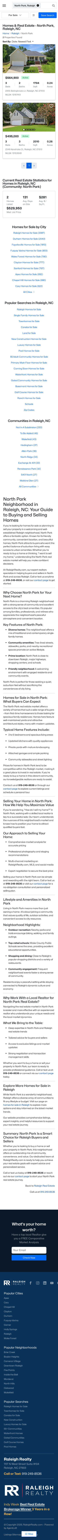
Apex (6, 1298)
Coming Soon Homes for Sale (29, 368)
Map (30, 1533)
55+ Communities (13, 1428)
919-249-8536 (47, 1191)
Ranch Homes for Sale (29, 398)
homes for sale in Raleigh (16, 1104)
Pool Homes (10, 1446)
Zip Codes (29, 410)
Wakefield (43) (29, 439)
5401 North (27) (29, 474)
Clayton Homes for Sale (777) (29, 262)
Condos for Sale (29, 327)
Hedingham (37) (29, 445)
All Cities (27, 292)
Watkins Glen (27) (29, 480)
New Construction (13, 1420)
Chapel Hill (9, 1307)
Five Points (9, 1370)
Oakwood (9, 1388)
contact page (41, 580)
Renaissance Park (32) (29, 468)
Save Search (47, 15)
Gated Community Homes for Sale (29, 380)
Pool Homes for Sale (29, 350)
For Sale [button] (13, 15)
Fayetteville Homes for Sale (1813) (29, 244)
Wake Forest (10, 1338)
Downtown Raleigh (13, 1365)
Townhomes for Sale (29, 321)
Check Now (29, 1257)
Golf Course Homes (14, 1442)
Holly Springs (10, 1329)
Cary (6, 1302)
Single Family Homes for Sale (29, 315)
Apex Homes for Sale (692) (29, 274)
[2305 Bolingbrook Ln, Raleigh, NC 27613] (29, 58)
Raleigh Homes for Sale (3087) (29, 232)
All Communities (27, 486)
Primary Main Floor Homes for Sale (29, 362)
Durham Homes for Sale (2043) (29, 238)
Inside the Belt (11, 1374)
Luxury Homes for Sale (29, 344)
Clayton (8, 1311)
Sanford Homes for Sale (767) (29, 268)
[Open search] (49, 5)
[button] (4, 5)
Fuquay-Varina (11, 1320)
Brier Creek (9, 1352)
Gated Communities (14, 1437)
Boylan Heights (11, 1356)
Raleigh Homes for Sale (29, 309)
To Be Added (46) (29, 433)
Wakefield (9, 1392)
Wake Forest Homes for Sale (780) (29, 256)
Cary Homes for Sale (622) (29, 286)
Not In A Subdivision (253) (29, 427)
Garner (7, 1325)
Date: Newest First (22, 41)
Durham (8, 1316)
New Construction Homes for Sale (29, 339)
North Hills (9, 1383)
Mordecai (8, 1379)
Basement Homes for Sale (29, 386)
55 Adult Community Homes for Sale (29, 356)
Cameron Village (12, 1361)
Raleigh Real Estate (44, 1185)
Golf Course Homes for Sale (29, 392)
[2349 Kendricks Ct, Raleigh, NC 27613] (29, 116)
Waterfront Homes (13, 1433)
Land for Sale (29, 333)
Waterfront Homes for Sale (29, 374)
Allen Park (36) (29, 451)
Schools (29, 404)
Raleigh (7, 1334)
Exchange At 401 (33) (29, 462)
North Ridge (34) (29, 457)
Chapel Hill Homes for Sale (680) (29, 280)
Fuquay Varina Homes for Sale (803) (29, 250)
